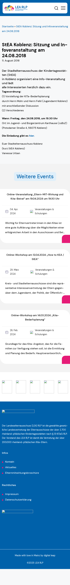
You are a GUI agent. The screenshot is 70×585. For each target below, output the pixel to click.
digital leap (49, 555)
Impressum (12, 494)
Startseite (8, 26)
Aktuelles (10, 467)
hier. (32, 135)
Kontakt (9, 461)
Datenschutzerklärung (18, 499)
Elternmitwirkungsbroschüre (22, 473)
